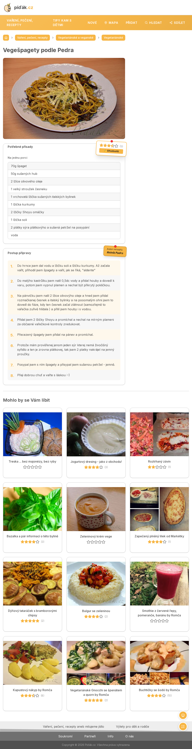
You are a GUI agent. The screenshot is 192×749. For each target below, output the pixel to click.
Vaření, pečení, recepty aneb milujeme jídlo (73, 726)
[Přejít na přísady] (183, 715)
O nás (129, 736)
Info (110, 736)
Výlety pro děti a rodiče (132, 726)
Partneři (90, 736)
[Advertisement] (160, 70)
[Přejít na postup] (183, 726)
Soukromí (65, 736)
